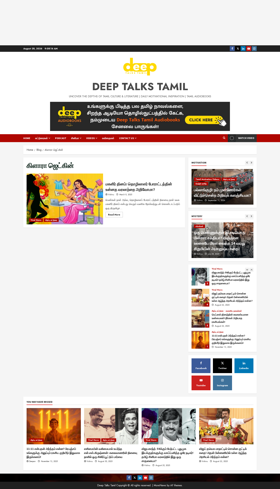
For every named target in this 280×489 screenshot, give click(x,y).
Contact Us (126, 138)
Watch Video (246, 138)
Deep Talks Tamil (140, 86)
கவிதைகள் (108, 138)
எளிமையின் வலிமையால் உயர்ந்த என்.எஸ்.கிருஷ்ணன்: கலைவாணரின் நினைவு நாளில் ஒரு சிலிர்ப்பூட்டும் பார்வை (200, 340)
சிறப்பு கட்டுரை (51, 220)
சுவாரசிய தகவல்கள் (234, 290)
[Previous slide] (247, 163)
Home (26, 138)
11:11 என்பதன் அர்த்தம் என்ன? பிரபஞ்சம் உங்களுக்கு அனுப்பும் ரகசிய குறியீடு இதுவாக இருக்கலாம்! (200, 319)
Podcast (60, 138)
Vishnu (111, 194)
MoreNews (160, 485)
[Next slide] (251, 163)
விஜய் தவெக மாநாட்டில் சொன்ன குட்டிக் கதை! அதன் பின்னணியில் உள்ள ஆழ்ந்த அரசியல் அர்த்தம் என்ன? (200, 277)
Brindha (200, 200)
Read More (115, 215)
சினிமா (75, 138)
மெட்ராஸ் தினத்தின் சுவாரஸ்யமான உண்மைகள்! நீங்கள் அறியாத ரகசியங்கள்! (200, 298)
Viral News (36, 220)
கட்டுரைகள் (41, 138)
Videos (90, 138)
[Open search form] (224, 138)
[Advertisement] (140, 22)
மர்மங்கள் (199, 226)
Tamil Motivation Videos (207, 183)
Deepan (32, 461)
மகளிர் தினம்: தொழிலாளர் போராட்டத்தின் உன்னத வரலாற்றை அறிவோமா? (65, 199)
